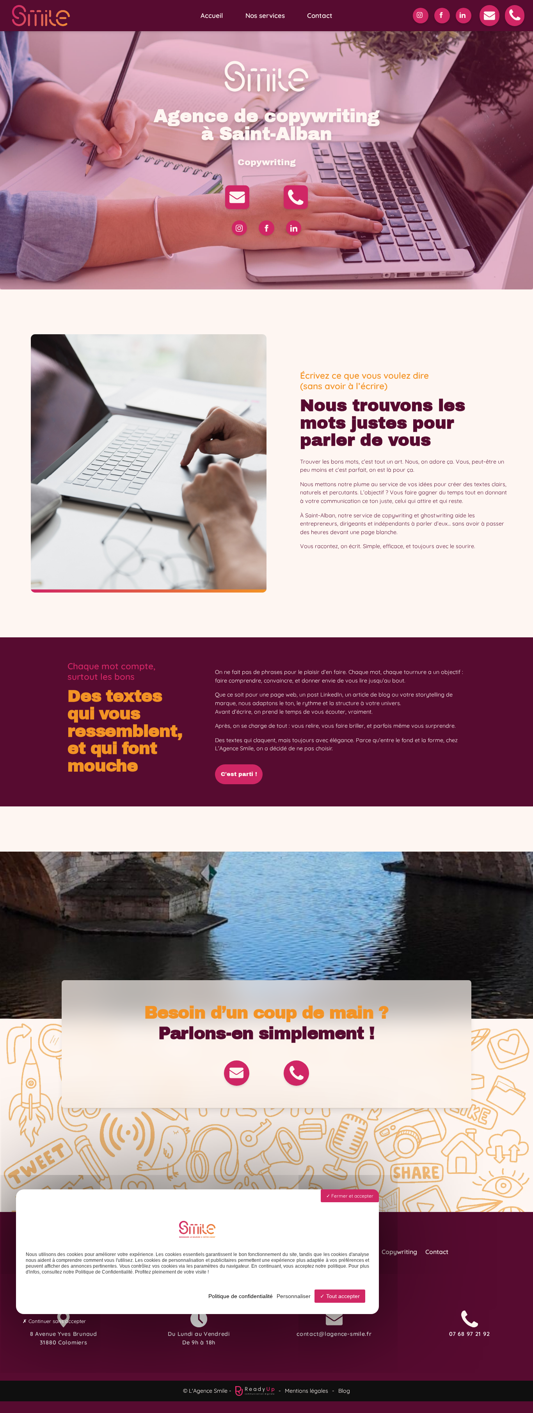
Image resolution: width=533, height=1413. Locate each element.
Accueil (212, 15)
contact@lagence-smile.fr (334, 1333)
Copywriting (399, 1252)
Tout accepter (342, 1296)
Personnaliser (294, 1296)
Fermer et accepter (351, 1196)
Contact (319, 15)
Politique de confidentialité (240, 1296)
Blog (344, 1390)
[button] (489, 15)
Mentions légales (306, 1390)
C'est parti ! (239, 774)
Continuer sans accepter (56, 1321)
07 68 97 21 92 (469, 1333)
